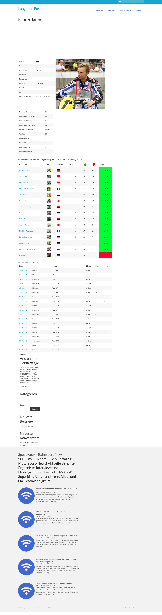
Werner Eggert (33, 372)
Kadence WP (46, 608)
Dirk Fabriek (23, 219)
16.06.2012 (23, 345)
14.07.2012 (23, 336)
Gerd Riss (22, 255)
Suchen (23, 405)
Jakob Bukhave (33, 383)
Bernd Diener (24, 213)
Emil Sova (31, 376)
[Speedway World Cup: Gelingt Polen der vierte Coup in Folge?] (26, 495)
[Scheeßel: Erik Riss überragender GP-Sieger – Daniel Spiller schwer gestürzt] (26, 567)
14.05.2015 (23, 279)
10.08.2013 (23, 310)
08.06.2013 (23, 323)
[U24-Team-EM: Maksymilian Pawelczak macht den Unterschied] (26, 519)
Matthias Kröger (24, 170)
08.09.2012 (23, 332)
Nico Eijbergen (33, 369)
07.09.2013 (23, 306)
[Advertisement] (65, 42)
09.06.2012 (23, 350)
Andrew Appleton (25, 225)
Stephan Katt (23, 183)
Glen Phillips (23, 201)
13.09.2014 (23, 288)
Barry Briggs (32, 380)
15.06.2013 (23, 319)
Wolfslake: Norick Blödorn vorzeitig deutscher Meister (56, 536)
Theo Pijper (23, 195)
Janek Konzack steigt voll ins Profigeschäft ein (54, 583)
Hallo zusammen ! (27, 426)
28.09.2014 (23, 284)
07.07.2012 (23, 341)
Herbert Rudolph (25, 243)
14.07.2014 (23, 292)
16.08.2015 (23, 270)
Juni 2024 (24, 387)
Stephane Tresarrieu (26, 189)
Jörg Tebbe (23, 176)
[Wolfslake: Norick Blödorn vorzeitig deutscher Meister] (26, 543)
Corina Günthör (33, 378)
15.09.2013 (23, 301)
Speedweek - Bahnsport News (40, 454)
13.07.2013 (23, 314)
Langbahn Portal (30, 8)
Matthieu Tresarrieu (26, 231)
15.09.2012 (23, 328)
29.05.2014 (23, 297)
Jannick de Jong (25, 207)
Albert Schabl (32, 374)
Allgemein (24, 399)
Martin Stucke (33, 367)
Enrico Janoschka (25, 237)
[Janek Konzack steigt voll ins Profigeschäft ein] (26, 591)
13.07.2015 (23, 275)
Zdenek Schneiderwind (27, 249)
